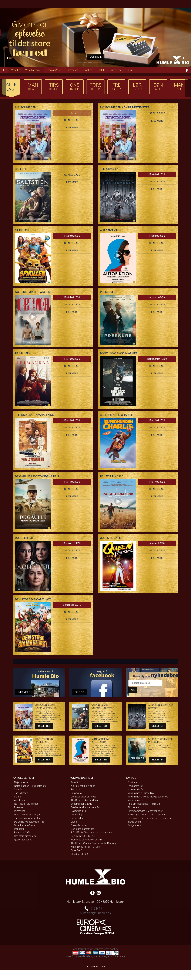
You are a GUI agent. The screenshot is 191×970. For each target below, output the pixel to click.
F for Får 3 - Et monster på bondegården (92, 832)
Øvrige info (133, 825)
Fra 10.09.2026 (72, 358)
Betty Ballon (77, 818)
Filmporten (133, 807)
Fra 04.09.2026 (72, 297)
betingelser (91, 949)
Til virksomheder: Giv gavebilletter (145, 811)
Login (130, 70)
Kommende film (136, 789)
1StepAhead (119, 956)
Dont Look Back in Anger (27, 814)
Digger (74, 821)
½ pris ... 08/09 (157, 297)
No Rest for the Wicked (26, 803)
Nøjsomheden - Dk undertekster (30, 785)
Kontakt (101, 70)
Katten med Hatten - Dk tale (85, 846)
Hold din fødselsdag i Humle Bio (144, 803)
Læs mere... (24, 692)
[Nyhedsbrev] (98, 892)
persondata (103, 949)
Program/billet (54, 70)
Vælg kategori (32, 70)
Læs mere (95, 56)
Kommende (72, 70)
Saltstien (18, 789)
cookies (114, 949)
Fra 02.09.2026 (72, 235)
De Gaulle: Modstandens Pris (29, 821)
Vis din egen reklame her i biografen (146, 814)
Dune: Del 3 (76, 850)
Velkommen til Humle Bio (141, 793)
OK (132, 689)
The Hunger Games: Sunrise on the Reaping (93, 843)
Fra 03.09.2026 (157, 235)
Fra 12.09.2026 (157, 420)
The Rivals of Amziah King (27, 818)
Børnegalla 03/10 (72, 604)
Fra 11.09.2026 (72, 481)
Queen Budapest (22, 839)
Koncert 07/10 (157, 543)
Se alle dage (72, 120)
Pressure (18, 807)
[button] (7, 58)
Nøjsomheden (21, 782)
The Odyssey (21, 793)
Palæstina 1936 (22, 832)
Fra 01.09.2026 (157, 174)
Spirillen (18, 796)
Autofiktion (20, 800)
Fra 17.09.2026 (157, 481)
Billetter (44, 725)
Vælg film (16, 70)
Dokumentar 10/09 (157, 358)
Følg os (79, 692)
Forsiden (132, 782)
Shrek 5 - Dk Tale (79, 854)
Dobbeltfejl (19, 828)
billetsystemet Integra (97, 956)
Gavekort (88, 70)
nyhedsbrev (79, 949)
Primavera (19, 811)
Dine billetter (116, 70)
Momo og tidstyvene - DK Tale (87, 839)
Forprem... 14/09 (72, 543)
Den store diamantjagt (25, 836)
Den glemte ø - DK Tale (83, 836)
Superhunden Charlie (24, 825)
